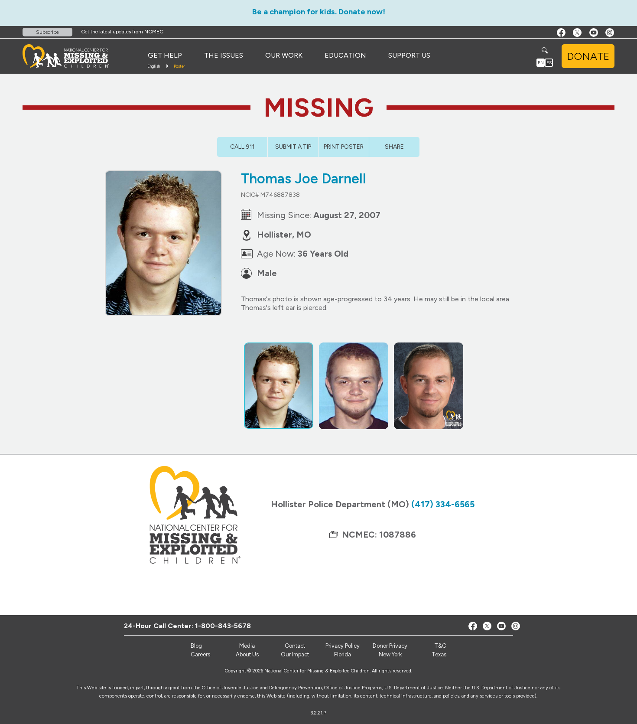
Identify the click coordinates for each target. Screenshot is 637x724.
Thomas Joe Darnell (303, 178)
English (153, 66)
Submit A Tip (293, 146)
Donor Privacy (390, 645)
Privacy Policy (342, 645)
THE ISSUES (223, 55)
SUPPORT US (409, 55)
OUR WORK (283, 55)
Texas (439, 654)
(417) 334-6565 (442, 504)
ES (549, 62)
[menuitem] (164, 55)
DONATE (588, 56)
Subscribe (47, 32)
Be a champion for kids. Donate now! (318, 11)
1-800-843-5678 (223, 626)
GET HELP (165, 55)
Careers (200, 654)
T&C (440, 645)
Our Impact (295, 654)
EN (541, 62)
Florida (342, 654)
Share (394, 146)
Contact (295, 645)
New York (390, 654)
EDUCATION (345, 55)
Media (247, 645)
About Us (247, 654)
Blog (196, 645)
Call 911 (242, 146)
